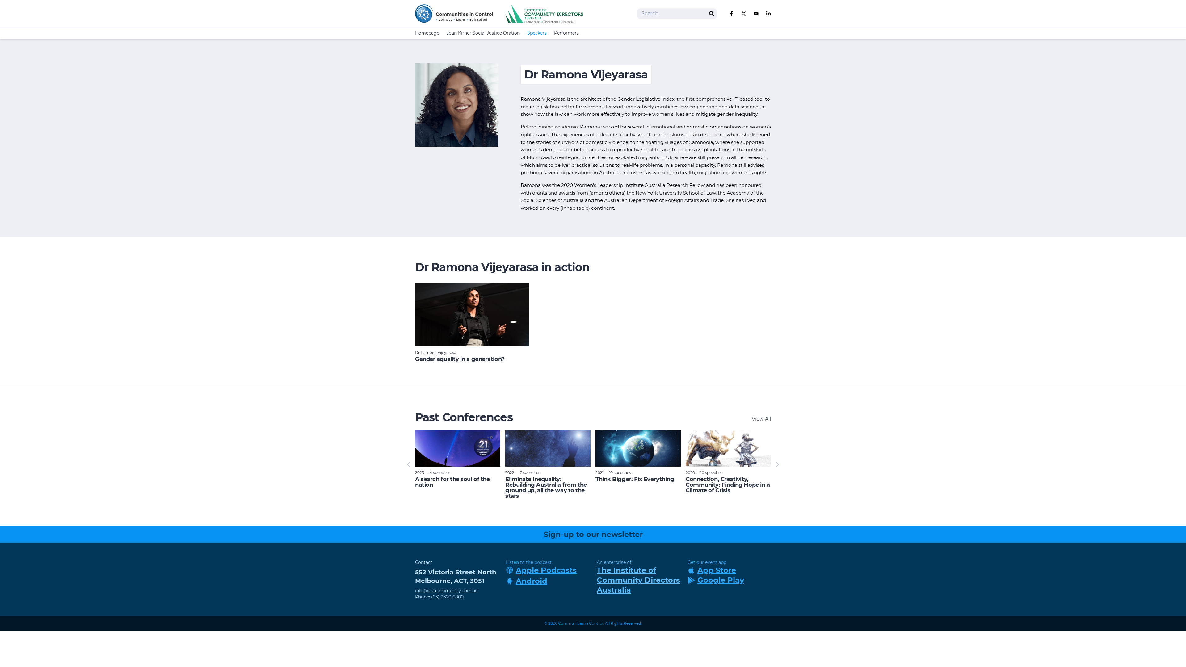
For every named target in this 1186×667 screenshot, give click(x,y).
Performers (566, 33)
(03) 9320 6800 (447, 597)
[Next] (777, 464)
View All (761, 419)
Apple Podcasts (546, 570)
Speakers (537, 33)
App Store (716, 570)
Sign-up (559, 534)
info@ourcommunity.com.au (446, 591)
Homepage (427, 33)
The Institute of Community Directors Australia (638, 580)
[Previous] (408, 464)
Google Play (720, 580)
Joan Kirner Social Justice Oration (483, 33)
